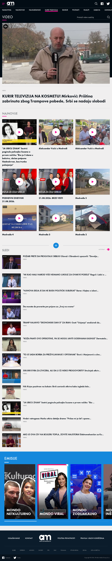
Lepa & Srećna (95, 550)
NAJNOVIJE (10, 113)
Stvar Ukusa (74, 550)
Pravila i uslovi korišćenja (92, 538)
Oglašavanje (14, 538)
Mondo (31, 550)
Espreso (22, 550)
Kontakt (29, 538)
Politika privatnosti (66, 538)
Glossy (40, 550)
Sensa (85, 550)
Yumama (63, 550)
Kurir (14, 550)
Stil (48, 550)
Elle (55, 550)
